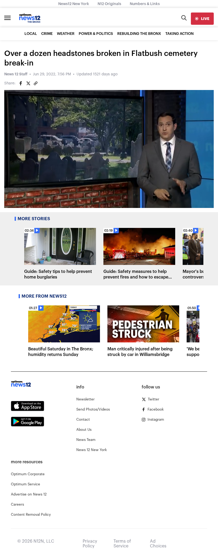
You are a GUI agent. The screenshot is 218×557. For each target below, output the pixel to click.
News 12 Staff (15, 74)
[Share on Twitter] (28, 83)
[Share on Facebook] (21, 83)
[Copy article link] (35, 83)
